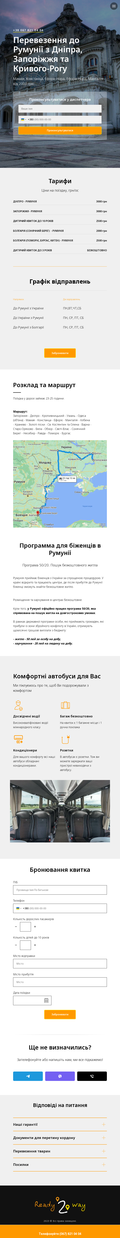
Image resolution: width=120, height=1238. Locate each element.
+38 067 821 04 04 (28, 596)
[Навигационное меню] (114, 6)
